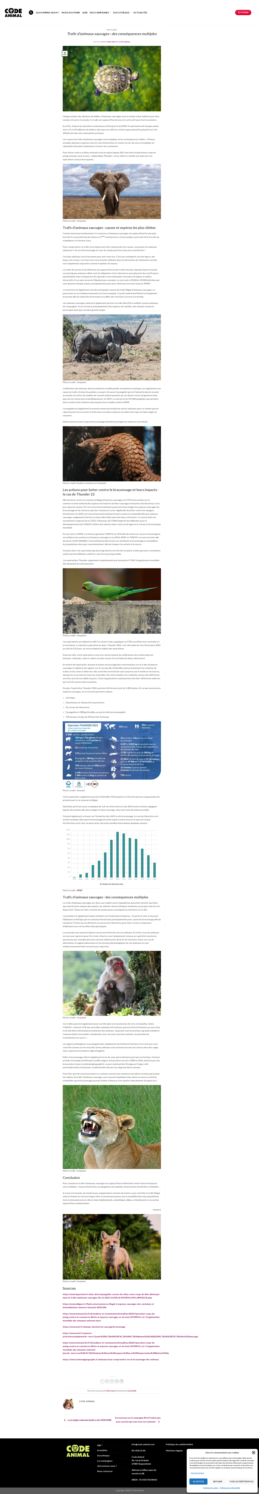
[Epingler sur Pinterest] (117, 1381)
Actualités (140, 12)
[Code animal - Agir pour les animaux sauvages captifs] (13, 12)
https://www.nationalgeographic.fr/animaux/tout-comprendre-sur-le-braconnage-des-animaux (111, 1359)
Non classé (112, 30)
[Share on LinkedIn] (121, 1381)
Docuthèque (121, 12)
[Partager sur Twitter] (107, 1381)
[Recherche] (31, 12)
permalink (132, 1391)
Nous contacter (105, 1471)
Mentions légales (174, 1450)
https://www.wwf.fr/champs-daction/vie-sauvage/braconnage (94, 1326)
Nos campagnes (99, 12)
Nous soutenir (71, 12)
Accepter (198, 1481)
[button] (253, 1452)
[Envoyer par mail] (112, 1381)
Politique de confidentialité (230, 1488)
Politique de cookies (210, 1488)
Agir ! (100, 1445)
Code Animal (124, 42)
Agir (84, 12)
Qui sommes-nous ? (47, 12)
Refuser (217, 1481)
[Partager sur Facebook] (102, 1381)
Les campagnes (105, 1460)
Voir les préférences (241, 1481)
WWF (80, 890)
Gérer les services (197, 1473)
